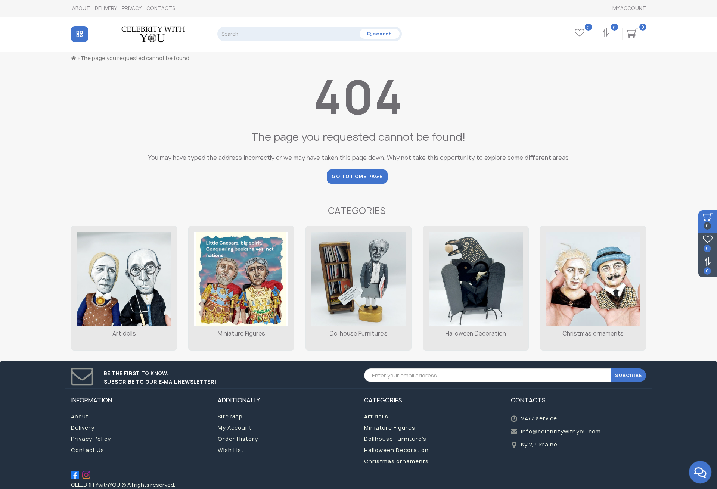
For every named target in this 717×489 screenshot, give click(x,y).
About (81, 8)
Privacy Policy (91, 438)
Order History (238, 438)
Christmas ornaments (593, 333)
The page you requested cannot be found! (135, 58)
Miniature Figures (241, 333)
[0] (606, 34)
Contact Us (87, 450)
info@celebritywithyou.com (561, 431)
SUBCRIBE (628, 375)
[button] (635, 280)
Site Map (230, 416)
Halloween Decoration (476, 333)
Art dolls (124, 333)
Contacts (160, 8)
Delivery (106, 8)
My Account (629, 8)
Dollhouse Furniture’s (359, 333)
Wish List (231, 450)
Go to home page (357, 176)
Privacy (132, 8)
